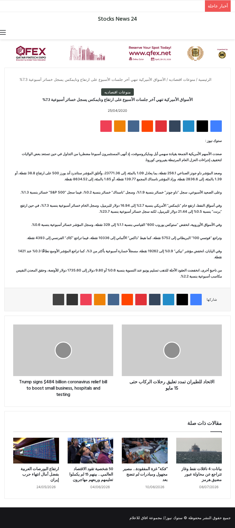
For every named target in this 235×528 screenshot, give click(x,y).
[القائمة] (3, 32)
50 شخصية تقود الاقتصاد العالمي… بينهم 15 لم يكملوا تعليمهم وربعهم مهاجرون (91, 474)
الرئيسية (205, 79)
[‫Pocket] (106, 126)
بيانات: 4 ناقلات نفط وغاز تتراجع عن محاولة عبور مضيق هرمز (201, 474)
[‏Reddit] (147, 126)
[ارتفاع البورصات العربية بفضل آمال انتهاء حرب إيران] (36, 451)
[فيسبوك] (216, 126)
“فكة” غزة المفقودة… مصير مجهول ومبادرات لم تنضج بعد (145, 474)
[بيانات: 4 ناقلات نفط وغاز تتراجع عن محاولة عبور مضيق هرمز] (199, 451)
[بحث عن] (232, 32)
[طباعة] (58, 299)
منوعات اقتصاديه (182, 79)
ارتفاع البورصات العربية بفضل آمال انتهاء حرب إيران (40, 474)
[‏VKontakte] (133, 126)
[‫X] (202, 126)
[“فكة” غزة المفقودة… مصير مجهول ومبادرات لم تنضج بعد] (145, 451)
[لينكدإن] (188, 126)
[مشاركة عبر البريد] (72, 299)
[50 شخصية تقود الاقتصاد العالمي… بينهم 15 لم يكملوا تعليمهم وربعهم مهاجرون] (90, 451)
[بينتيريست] (161, 126)
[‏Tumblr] (175, 126)
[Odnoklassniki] (120, 126)
